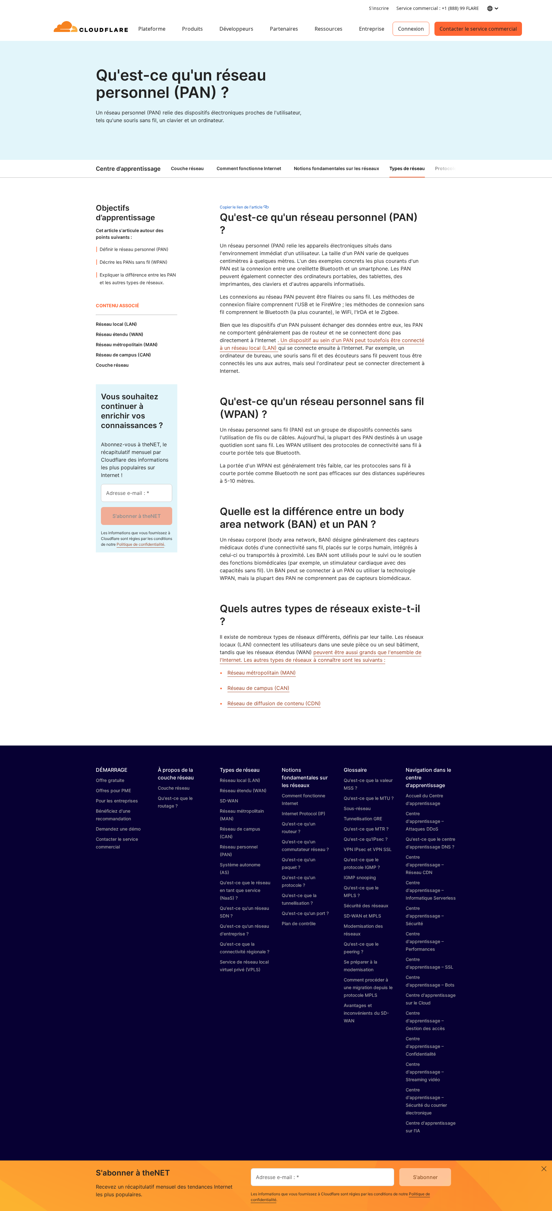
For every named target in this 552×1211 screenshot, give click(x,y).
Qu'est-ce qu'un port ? (305, 913)
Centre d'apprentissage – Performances (425, 941)
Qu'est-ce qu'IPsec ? (365, 839)
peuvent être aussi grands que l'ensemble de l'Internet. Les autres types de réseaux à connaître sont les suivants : (320, 656)
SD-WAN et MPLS (362, 915)
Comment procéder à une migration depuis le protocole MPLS (368, 987)
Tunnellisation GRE (363, 818)
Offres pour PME (113, 790)
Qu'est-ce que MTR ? (366, 829)
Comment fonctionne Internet (249, 168)
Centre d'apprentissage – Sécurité (425, 915)
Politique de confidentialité (140, 544)
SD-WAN (229, 800)
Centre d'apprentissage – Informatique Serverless (431, 890)
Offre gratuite (110, 780)
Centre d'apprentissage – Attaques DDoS (425, 821)
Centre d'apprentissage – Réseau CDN (425, 864)
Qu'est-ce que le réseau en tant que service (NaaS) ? (245, 890)
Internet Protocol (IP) (303, 813)
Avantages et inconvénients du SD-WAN (366, 1013)
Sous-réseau (357, 808)
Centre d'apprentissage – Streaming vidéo (425, 1071)
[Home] (92, 28)
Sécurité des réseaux (366, 905)
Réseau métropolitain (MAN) (261, 672)
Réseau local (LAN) (240, 780)
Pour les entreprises (117, 800)
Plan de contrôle (299, 923)
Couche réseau (187, 168)
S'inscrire (379, 8)
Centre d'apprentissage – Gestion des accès (425, 1020)
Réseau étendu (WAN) (243, 790)
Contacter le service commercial (478, 28)
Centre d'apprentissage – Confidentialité (425, 1046)
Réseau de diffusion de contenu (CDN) (274, 703)
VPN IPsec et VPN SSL (368, 849)
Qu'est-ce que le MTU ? (369, 798)
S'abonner (425, 1177)
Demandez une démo (118, 829)
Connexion (411, 28)
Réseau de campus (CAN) (258, 688)
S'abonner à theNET (136, 516)
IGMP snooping (360, 877)
